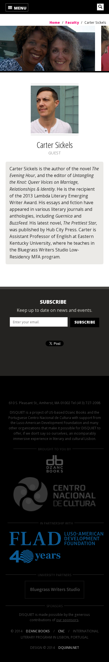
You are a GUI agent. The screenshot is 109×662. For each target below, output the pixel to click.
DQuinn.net (68, 647)
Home (49, 7)
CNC (61, 631)
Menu (20, 8)
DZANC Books (38, 631)
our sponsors (67, 620)
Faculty (72, 22)
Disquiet (54, 391)
